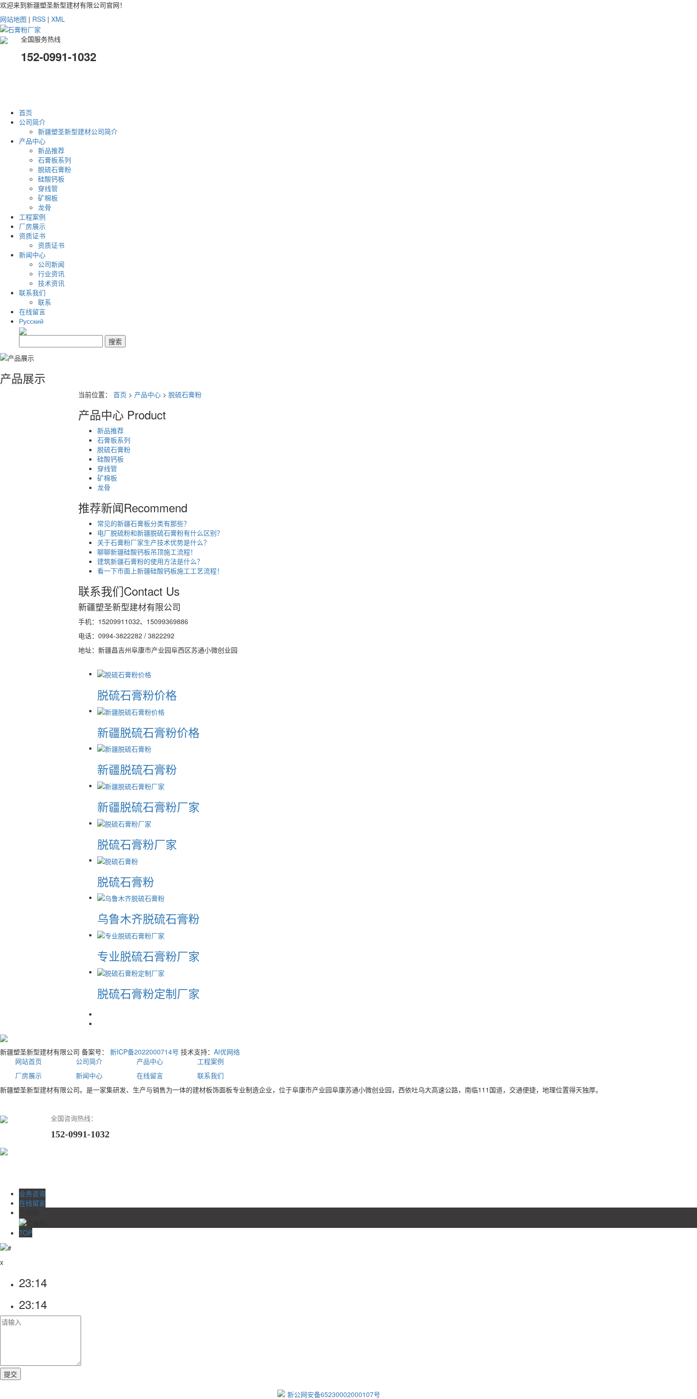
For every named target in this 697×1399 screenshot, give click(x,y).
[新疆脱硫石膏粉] (124, 748)
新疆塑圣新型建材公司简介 (78, 131)
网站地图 (13, 19)
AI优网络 (227, 1051)
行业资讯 (51, 273)
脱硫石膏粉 (54, 169)
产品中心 (32, 140)
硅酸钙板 (51, 178)
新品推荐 (51, 150)
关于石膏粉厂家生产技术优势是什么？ (153, 542)
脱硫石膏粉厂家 (137, 844)
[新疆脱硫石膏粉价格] (131, 710)
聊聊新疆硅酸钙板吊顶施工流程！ (147, 551)
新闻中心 (32, 254)
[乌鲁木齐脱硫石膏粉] (131, 897)
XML (58, 19)
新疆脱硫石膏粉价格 (148, 732)
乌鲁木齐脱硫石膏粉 (148, 918)
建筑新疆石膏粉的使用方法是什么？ (150, 561)
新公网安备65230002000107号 (333, 1394)
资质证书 (32, 235)
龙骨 (44, 207)
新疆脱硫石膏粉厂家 (148, 806)
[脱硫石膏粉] (117, 859)
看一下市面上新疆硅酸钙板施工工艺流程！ (160, 570)
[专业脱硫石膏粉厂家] (131, 934)
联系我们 (32, 292)
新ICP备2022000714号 (144, 1051)
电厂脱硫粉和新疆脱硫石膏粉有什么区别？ (160, 532)
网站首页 (29, 1061)
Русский (31, 321)
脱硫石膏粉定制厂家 (148, 993)
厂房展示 (32, 226)
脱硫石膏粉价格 (137, 694)
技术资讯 (51, 283)
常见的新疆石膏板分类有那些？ (143, 523)
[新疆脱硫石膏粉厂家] (131, 785)
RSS (39, 19)
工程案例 (32, 216)
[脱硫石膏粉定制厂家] (131, 971)
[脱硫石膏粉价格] (124, 673)
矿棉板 (48, 197)
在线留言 (32, 311)
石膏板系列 (54, 159)
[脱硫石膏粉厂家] (124, 822)
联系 (44, 302)
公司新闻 (51, 264)
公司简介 (32, 122)
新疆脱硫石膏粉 (137, 769)
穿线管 (48, 188)
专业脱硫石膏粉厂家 (148, 955)
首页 (25, 112)
